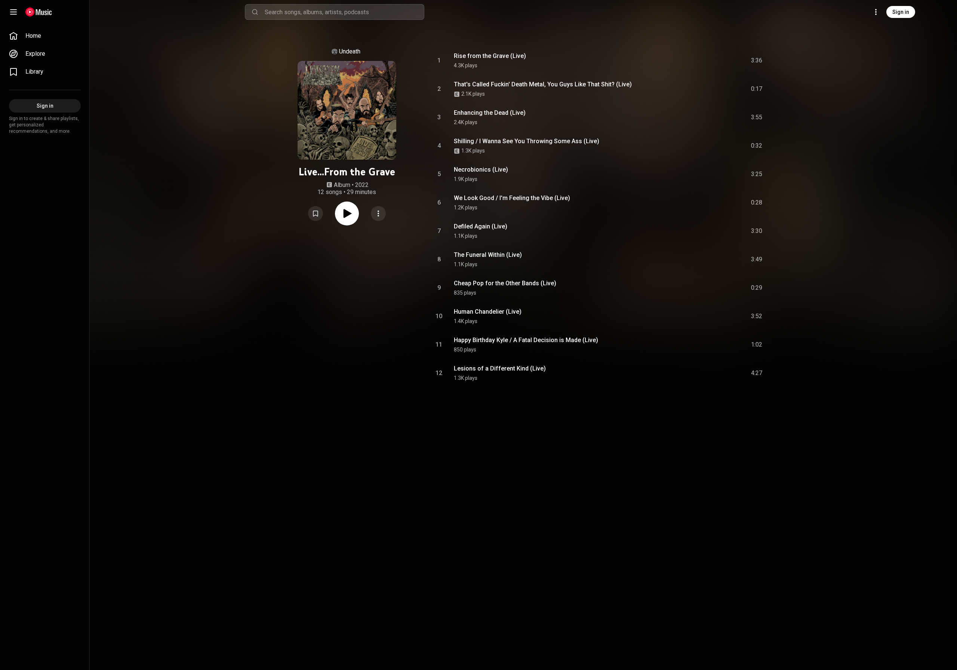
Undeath (349, 51)
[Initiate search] (255, 12)
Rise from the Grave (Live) (490, 55)
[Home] (38, 11)
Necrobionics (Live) (481, 169)
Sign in (900, 12)
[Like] (700, 60)
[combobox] (344, 11)
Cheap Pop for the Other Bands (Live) (505, 283)
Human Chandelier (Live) (487, 311)
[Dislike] (714, 60)
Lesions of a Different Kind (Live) (500, 368)
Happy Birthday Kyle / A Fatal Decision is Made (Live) (526, 340)
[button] (315, 213)
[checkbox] (757, 60)
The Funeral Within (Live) (488, 254)
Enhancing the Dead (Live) (490, 112)
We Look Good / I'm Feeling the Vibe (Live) (512, 198)
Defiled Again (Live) (480, 226)
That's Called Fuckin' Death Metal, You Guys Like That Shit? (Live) (543, 84)
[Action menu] (378, 213)
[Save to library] (315, 213)
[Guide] (13, 11)
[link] (45, 36)
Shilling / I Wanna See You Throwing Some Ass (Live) (526, 141)
